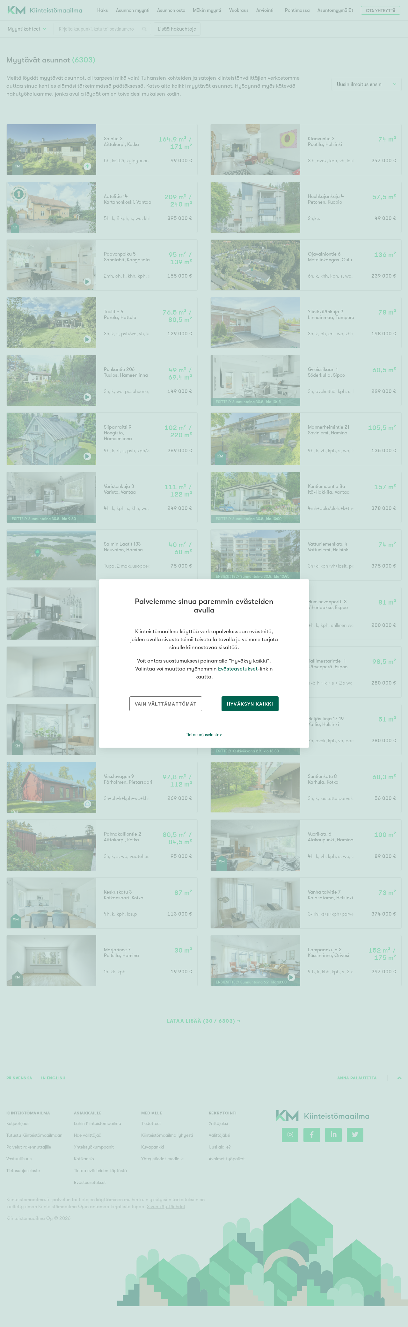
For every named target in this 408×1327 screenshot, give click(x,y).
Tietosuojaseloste (202, 734)
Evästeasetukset (238, 669)
